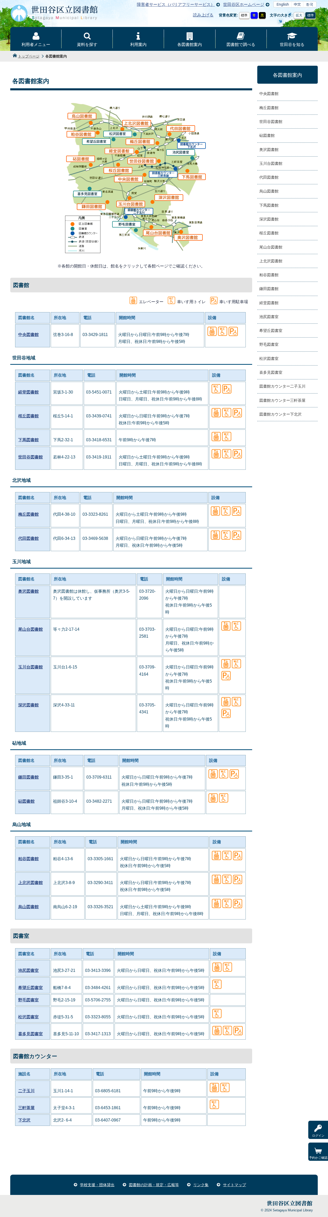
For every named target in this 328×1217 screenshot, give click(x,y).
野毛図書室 (28, 1000)
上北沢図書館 (30, 882)
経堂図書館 (28, 392)
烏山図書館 (28, 907)
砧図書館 (26, 801)
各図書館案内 (189, 44)
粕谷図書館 (28, 859)
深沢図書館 (28, 705)
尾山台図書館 (30, 629)
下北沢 (24, 1120)
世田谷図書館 (30, 457)
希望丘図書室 (30, 987)
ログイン (318, 1135)
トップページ (28, 56)
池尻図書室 (28, 970)
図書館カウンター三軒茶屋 (282, 400)
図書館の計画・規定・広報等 (154, 1185)
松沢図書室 (28, 1017)
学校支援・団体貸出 (97, 1185)
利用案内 (138, 44)
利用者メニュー (36, 44)
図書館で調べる (241, 44)
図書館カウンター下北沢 (280, 414)
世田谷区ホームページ (243, 4)
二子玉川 (26, 1091)
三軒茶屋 (26, 1108)
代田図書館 (28, 538)
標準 (244, 15)
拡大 (299, 15)
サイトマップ (234, 1185)
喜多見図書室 (30, 1034)
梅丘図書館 (28, 514)
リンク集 (201, 1185)
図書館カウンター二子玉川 (282, 386)
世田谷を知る (292, 44)
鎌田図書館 (28, 777)
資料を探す (87, 44)
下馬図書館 (28, 440)
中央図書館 (28, 334)
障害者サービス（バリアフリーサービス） (176, 4)
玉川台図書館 (30, 667)
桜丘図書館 (28, 416)
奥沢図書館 (28, 591)
